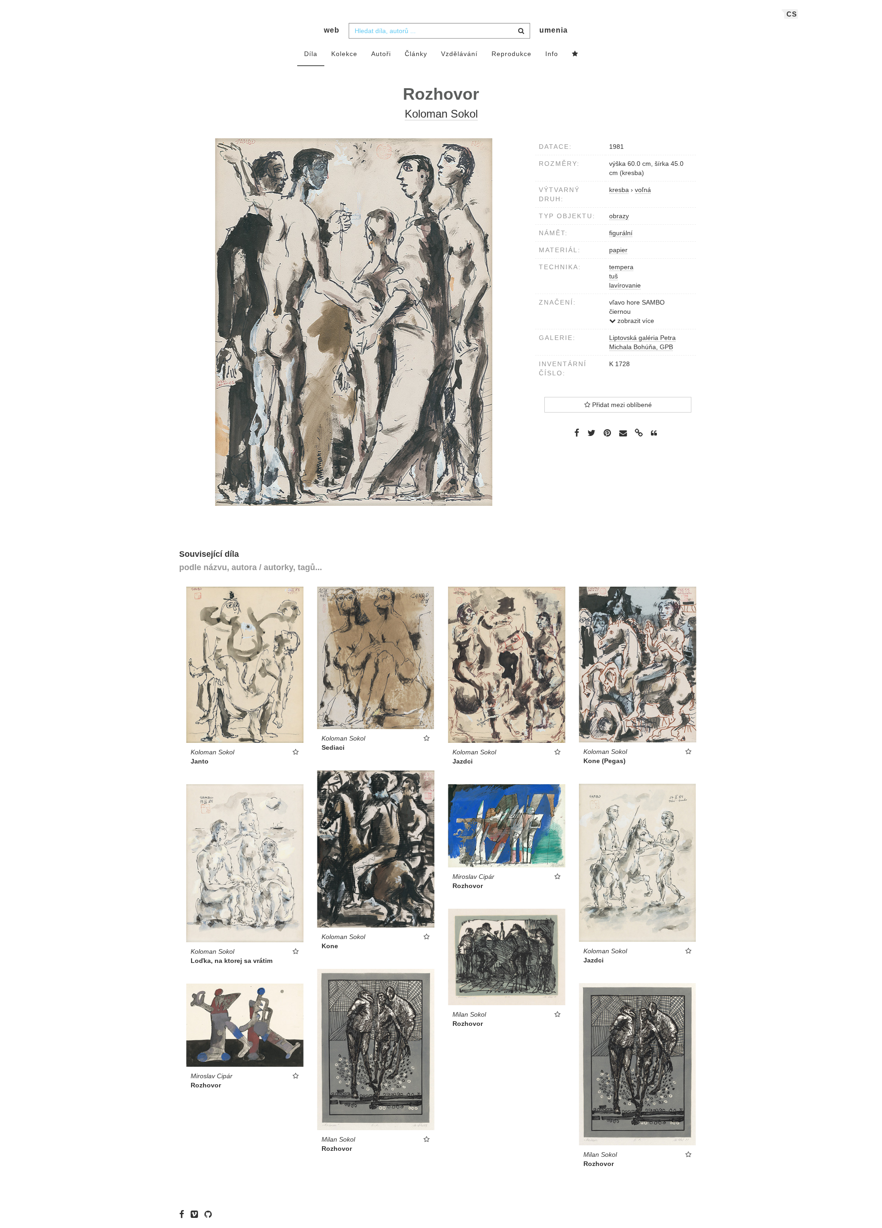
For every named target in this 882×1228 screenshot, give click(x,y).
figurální (621, 233)
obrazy (619, 216)
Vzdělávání (459, 53)
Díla (310, 53)
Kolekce (344, 53)
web (331, 30)
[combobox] (439, 31)
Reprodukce (511, 53)
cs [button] (791, 14)
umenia (553, 30)
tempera (621, 267)
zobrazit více (635, 320)
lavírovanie (625, 285)
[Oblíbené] (575, 54)
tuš (613, 276)
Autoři (381, 53)
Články (416, 53)
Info (551, 53)
